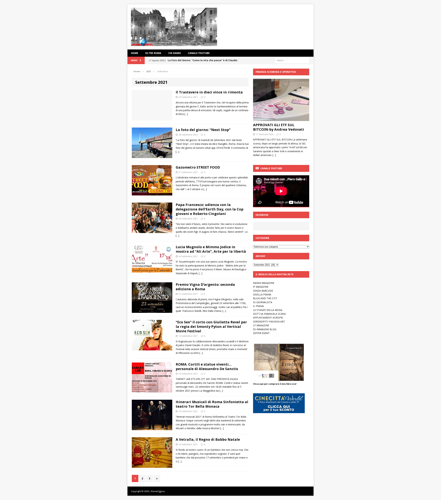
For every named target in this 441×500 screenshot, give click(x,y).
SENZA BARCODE (263, 290)
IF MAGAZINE (260, 286)
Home (134, 53)
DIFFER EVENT (261, 333)
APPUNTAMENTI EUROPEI (268, 317)
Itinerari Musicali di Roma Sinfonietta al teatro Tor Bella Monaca (212, 404)
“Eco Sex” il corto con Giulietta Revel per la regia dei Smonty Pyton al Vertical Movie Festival (211, 326)
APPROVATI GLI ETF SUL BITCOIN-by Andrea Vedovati (278, 127)
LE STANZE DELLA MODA (267, 310)
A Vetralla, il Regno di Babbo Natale (208, 439)
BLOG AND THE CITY (265, 298)
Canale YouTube (199, 53)
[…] (186, 114)
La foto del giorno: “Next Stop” (203, 129)
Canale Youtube (271, 168)
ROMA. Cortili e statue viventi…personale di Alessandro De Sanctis (207, 366)
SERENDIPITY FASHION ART (269, 321)
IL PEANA (258, 306)
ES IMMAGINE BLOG (264, 329)
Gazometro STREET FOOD (198, 167)
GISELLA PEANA (262, 294)
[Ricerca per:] (292, 60)
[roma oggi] (220, 26)
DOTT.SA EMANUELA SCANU (269, 313)
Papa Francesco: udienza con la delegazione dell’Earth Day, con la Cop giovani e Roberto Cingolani (209, 209)
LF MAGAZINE (261, 325)
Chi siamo (174, 53)
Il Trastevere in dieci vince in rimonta (209, 92)
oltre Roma (153, 53)
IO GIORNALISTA (262, 302)
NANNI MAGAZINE (263, 283)
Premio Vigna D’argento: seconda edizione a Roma (205, 286)
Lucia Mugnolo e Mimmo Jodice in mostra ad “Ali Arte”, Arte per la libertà (211, 249)
